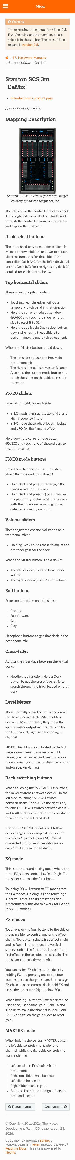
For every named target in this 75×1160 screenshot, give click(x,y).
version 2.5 (30, 45)
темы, (35, 1144)
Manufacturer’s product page (31, 98)
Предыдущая (21, 1106)
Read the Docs (15, 1148)
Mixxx (40, 6)
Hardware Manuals (29, 57)
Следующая (54, 1106)
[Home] (7, 57)
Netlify (10, 1152)
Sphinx (45, 1140)
